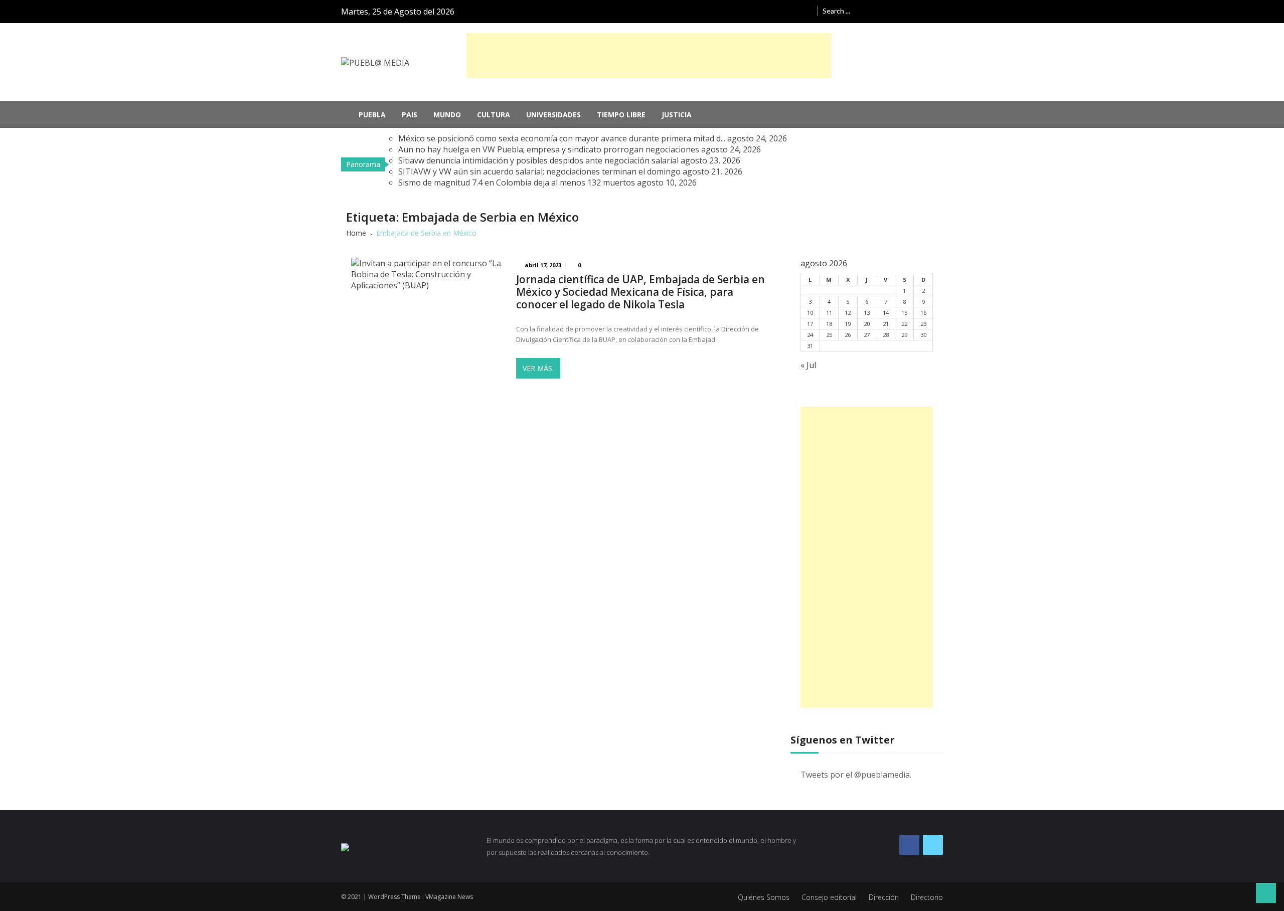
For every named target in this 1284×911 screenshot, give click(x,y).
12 (848, 312)
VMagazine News (449, 896)
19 (848, 323)
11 (829, 312)
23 (923, 323)
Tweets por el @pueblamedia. (855, 774)
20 (867, 323)
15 (904, 312)
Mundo (447, 114)
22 (904, 323)
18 (829, 323)
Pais (409, 114)
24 (810, 334)
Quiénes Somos (763, 897)
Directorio (927, 897)
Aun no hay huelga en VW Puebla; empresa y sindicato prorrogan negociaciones (548, 149)
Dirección (884, 897)
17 (810, 323)
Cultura (493, 114)
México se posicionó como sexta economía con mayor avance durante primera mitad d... (561, 138)
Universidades (553, 114)
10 (810, 312)
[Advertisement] (649, 55)
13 (867, 312)
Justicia (677, 114)
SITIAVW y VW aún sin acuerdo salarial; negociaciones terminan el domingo (539, 171)
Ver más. (538, 368)
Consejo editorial (829, 897)
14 (886, 312)
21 (886, 323)
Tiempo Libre (621, 114)
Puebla (372, 114)
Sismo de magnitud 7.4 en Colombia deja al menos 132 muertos (516, 182)
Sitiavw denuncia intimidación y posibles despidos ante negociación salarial (538, 160)
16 (923, 312)
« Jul (808, 365)
